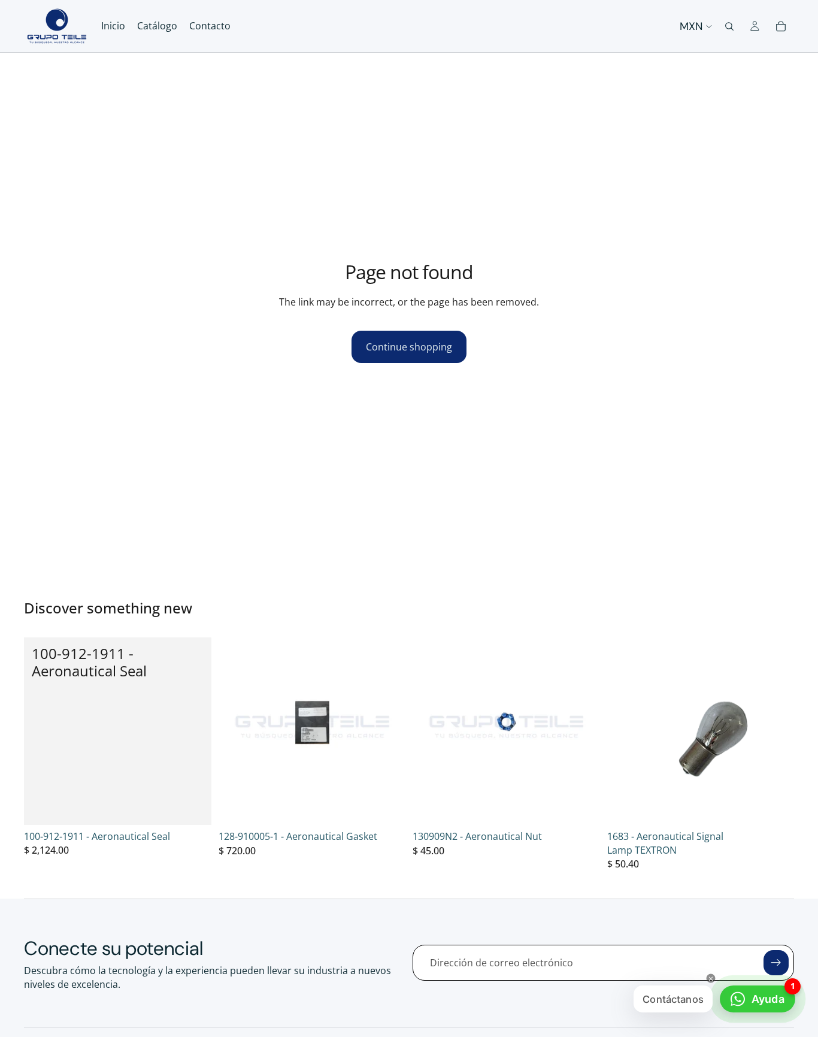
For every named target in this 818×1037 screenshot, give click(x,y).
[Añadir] (193, 806)
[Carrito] (781, 26)
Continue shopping (409, 346)
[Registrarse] (776, 962)
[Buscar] (729, 26)
